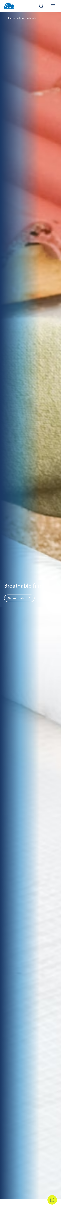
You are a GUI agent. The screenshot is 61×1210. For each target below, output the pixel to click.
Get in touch (16, 598)
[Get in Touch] (52, 1200)
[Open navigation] (53, 6)
